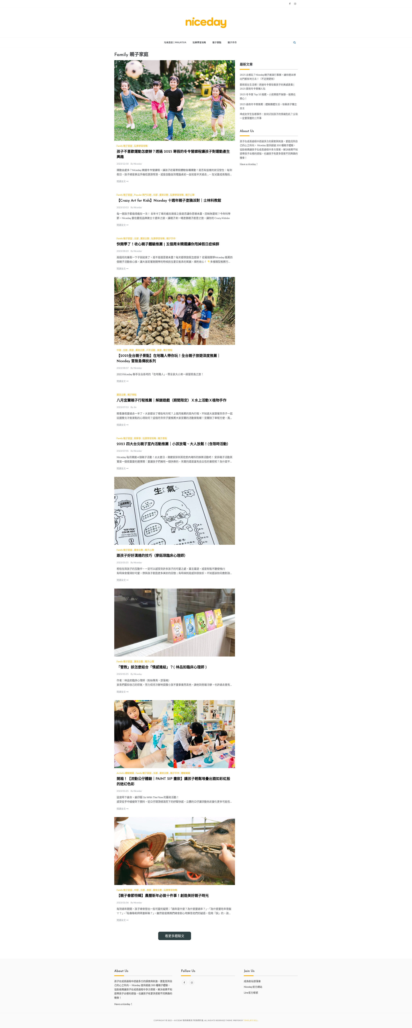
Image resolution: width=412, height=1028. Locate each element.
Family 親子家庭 (124, 145)
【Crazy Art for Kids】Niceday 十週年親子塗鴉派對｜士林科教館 (169, 201)
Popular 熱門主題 (142, 194)
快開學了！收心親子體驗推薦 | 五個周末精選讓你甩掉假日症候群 (168, 244)
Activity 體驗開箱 (125, 773)
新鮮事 (137, 438)
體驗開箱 (185, 773)
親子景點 (216, 42)
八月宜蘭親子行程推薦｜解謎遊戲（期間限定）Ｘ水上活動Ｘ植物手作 (171, 400)
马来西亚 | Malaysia (175, 42)
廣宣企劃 (163, 194)
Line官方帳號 (251, 992)
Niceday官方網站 (253, 986)
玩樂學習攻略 (199, 42)
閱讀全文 (121, 181)
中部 (119, 350)
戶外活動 (150, 350)
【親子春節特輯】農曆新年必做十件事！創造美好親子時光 (163, 896)
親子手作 (232, 42)
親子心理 (189, 194)
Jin (135, 407)
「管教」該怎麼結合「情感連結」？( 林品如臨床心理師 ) (162, 667)
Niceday (138, 163)
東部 (159, 350)
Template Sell (250, 1020)
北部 (155, 194)
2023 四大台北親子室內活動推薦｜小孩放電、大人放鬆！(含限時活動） (173, 444)
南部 (131, 350)
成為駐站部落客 (252, 981)
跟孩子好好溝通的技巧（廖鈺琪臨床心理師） (152, 556)
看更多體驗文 (174, 936)
